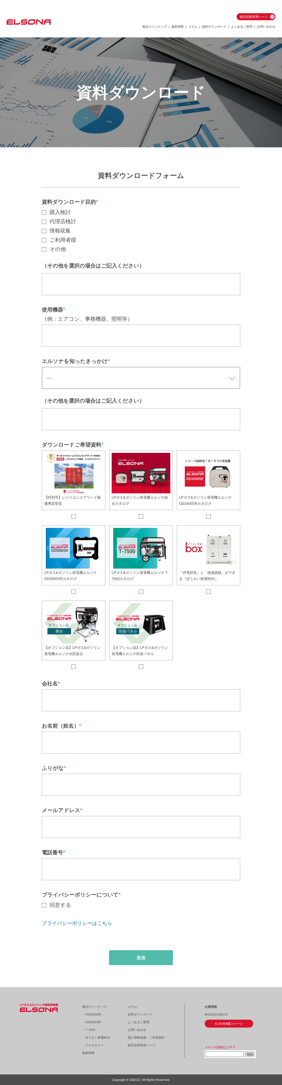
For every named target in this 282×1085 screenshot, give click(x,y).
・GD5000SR (91, 1022)
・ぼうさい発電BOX (96, 1037)
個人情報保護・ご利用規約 (146, 1037)
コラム (192, 26)
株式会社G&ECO (216, 1014)
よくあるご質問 (241, 26)
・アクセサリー (93, 1045)
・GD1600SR (91, 1014)
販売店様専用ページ (254, 16)
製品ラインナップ (94, 1006)
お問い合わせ (266, 26)
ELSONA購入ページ (229, 1023)
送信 (141, 957)
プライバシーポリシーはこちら (77, 923)
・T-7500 (88, 1030)
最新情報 (177, 26)
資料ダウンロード (214, 26)
